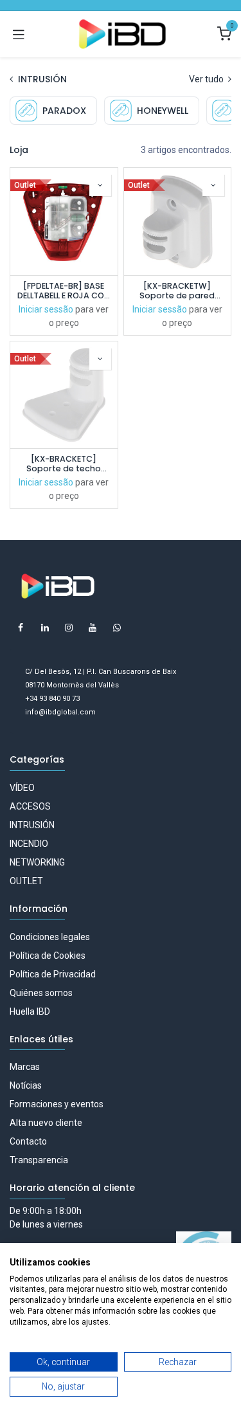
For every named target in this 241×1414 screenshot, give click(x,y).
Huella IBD (30, 1011)
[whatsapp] (117, 628)
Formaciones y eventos (56, 1104)
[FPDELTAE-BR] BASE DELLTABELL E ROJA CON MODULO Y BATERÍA (63, 290)
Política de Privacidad (53, 974)
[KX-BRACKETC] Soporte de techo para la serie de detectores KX (63, 463)
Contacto (28, 1141)
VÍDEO (22, 788)
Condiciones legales (50, 937)
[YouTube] (93, 628)
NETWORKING (37, 862)
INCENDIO (29, 843)
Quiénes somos (41, 993)
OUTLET (26, 881)
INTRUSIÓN (32, 825)
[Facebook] (21, 628)
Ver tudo (207, 79)
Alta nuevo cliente (46, 1123)
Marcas (25, 1067)
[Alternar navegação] (19, 34)
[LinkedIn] (45, 628)
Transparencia (39, 1160)
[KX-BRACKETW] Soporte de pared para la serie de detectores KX (177, 290)
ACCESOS (30, 806)
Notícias (26, 1085)
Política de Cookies (47, 955)
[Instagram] (69, 628)
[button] (100, 185)
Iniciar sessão (46, 309)
